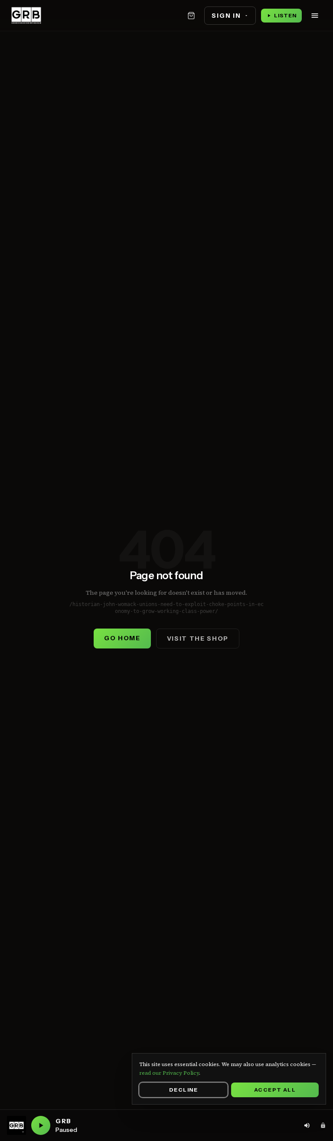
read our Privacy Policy (169, 1073)
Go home (122, 638)
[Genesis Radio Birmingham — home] (26, 15)
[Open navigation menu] (315, 15)
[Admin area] (323, 1125)
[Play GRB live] (40, 1125)
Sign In (226, 15)
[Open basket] (191, 15)
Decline (183, 1089)
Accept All (275, 1089)
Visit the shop (198, 638)
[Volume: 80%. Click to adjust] (307, 1125)
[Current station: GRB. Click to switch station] (16, 1125)
